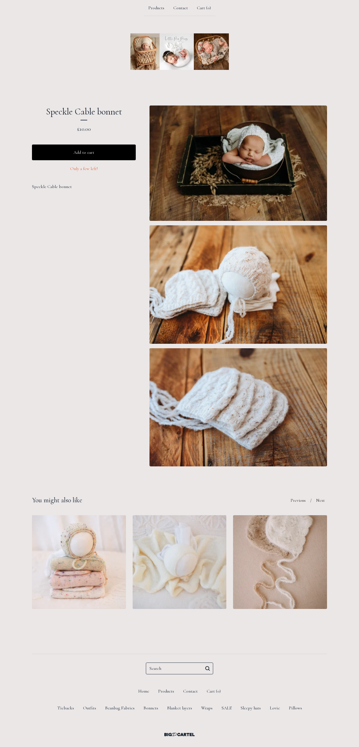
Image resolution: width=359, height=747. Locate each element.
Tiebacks (65, 708)
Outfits (89, 708)
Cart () (204, 8)
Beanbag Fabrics (120, 708)
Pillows (295, 708)
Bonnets (151, 708)
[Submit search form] (207, 668)
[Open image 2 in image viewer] (238, 284)
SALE (227, 708)
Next (320, 500)
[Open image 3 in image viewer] (238, 407)
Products (156, 8)
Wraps (207, 708)
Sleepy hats (251, 708)
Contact (180, 8)
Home (143, 691)
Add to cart (83, 152)
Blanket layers (179, 708)
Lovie (275, 708)
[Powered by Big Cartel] (179, 734)
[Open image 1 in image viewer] (238, 163)
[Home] (179, 51)
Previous (298, 500)
